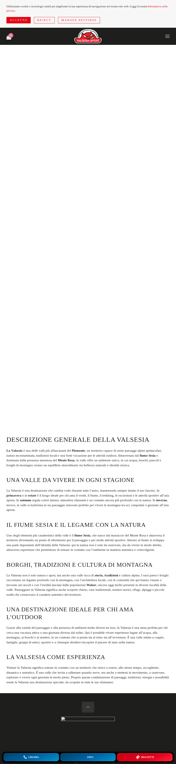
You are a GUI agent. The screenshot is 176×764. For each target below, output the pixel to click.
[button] (167, 36)
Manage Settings (79, 20)
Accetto (18, 20)
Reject (44, 20)
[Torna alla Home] (88, 36)
